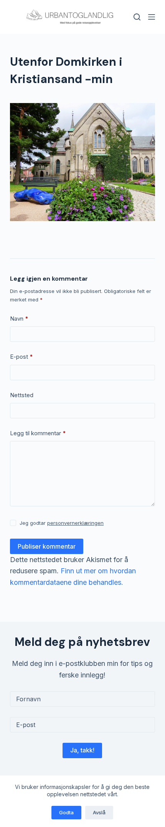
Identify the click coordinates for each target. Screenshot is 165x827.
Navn (19, 318)
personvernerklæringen (75, 523)
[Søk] (137, 16)
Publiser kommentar (47, 546)
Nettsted (21, 395)
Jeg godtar (62, 523)
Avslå (99, 812)
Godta (66, 812)
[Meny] (151, 16)
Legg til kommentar (38, 433)
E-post (21, 356)
